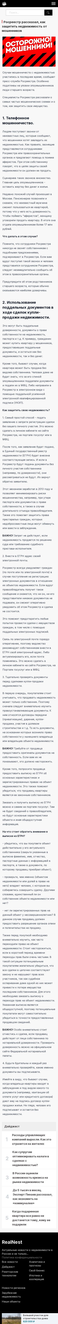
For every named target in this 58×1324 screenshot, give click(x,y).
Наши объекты (11, 1301)
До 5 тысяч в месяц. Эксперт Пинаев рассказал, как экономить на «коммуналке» (32, 1197)
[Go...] (48, 13)
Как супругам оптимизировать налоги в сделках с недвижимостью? (30, 1158)
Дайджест (8, 1266)
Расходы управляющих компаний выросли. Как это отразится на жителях (31, 1139)
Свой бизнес (37, 1270)
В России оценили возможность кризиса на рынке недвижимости (30, 1178)
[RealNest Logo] (4, 3)
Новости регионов (13, 1287)
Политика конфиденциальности (22, 1257)
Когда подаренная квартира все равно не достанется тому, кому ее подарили (31, 1218)
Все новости (10, 1261)
